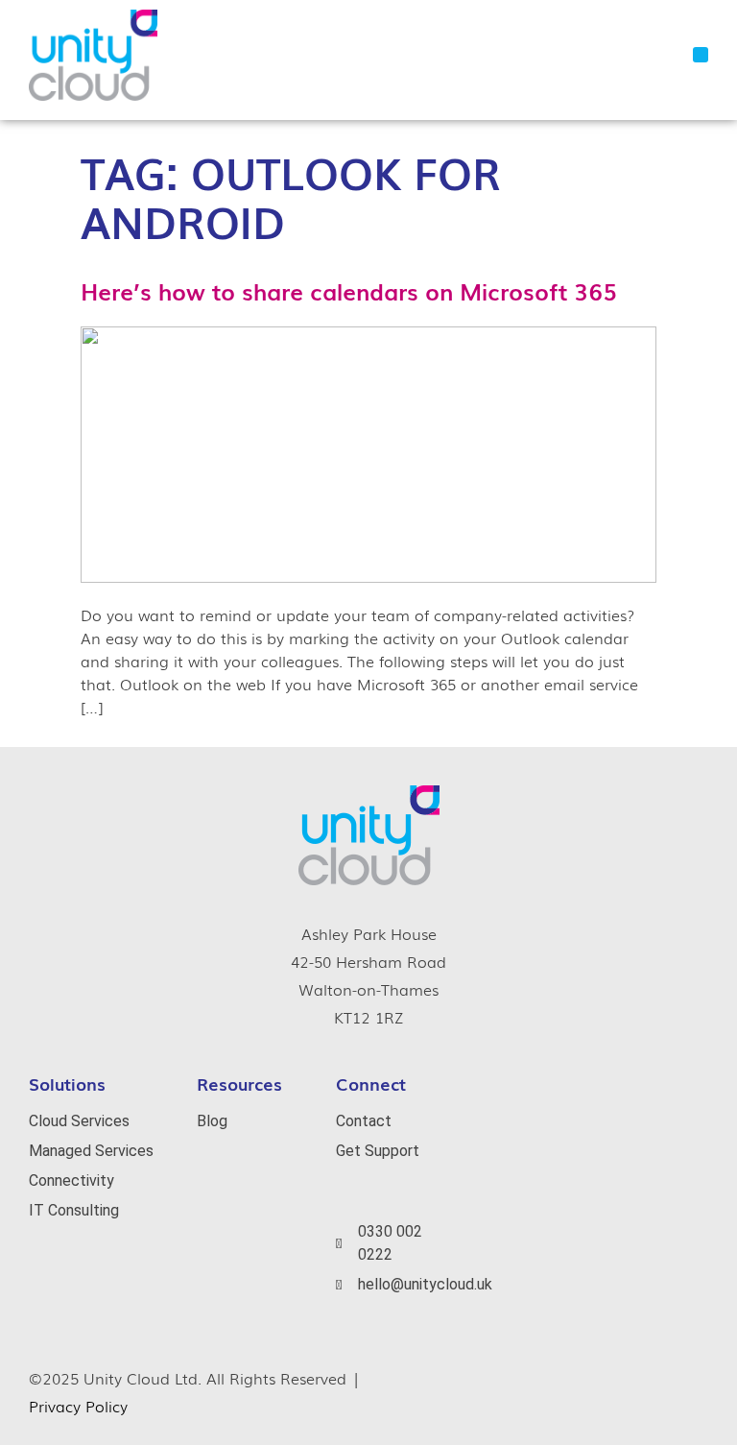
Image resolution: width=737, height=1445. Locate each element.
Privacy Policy (78, 1405)
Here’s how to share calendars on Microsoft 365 (349, 290)
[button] (700, 54)
